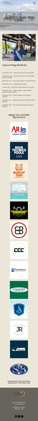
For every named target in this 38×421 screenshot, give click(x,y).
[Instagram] (19, 416)
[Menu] (34, 3)
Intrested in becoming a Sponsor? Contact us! (19, 382)
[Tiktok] (22, 416)
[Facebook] (16, 416)
